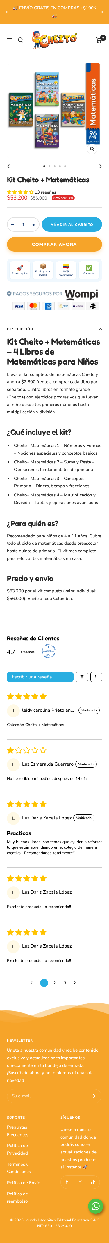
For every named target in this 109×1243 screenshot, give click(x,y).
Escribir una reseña (32, 677)
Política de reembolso (17, 1197)
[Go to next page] (76, 983)
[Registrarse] (93, 1096)
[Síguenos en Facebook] (67, 1182)
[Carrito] (99, 40)
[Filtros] (82, 677)
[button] (21, 192)
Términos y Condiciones (19, 1168)
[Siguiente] (99, 166)
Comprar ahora (54, 244)
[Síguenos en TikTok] (93, 1182)
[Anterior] (9, 166)
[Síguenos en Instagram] (80, 1182)
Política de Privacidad (17, 1149)
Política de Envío (23, 1183)
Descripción (20, 329)
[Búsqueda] (20, 40)
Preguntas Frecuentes (17, 1131)
